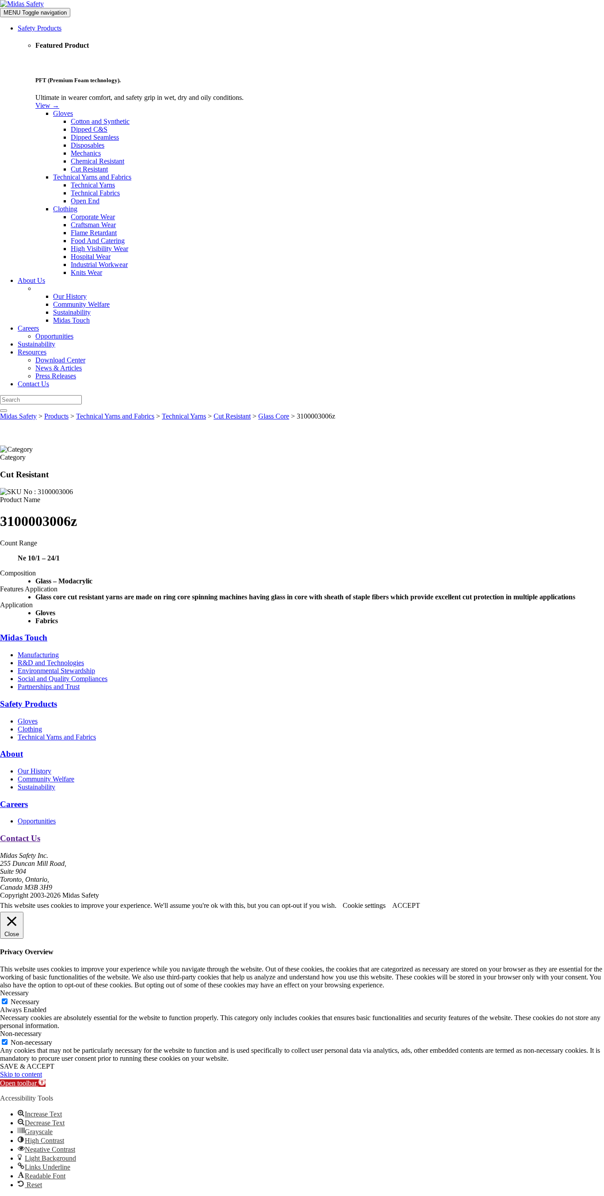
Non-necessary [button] (21, 1033)
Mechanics (86, 153)
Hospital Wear (91, 256)
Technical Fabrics (95, 193)
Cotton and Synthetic (100, 121)
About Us (31, 280)
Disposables (87, 145)
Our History (70, 296)
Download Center (60, 360)
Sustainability (72, 312)
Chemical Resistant (97, 161)
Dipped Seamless (95, 137)
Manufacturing (38, 655)
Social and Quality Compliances (62, 678)
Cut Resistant (89, 169)
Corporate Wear (93, 217)
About (11, 753)
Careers (28, 328)
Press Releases (55, 376)
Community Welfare (81, 304)
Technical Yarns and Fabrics (92, 177)
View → (47, 105)
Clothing (65, 209)
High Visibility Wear (99, 248)
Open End (85, 201)
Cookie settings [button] (364, 905)
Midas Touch (71, 320)
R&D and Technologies (51, 663)
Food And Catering (98, 240)
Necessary (25, 1002)
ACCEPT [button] (406, 905)
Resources (32, 352)
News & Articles (58, 368)
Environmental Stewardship (56, 670)
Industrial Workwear (99, 264)
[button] (23, 1083)
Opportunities (54, 336)
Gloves (63, 113)
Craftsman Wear (93, 225)
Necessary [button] (14, 993)
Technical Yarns (93, 185)
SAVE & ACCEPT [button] (27, 1066)
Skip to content (21, 1074)
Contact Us (33, 384)
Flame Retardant (94, 232)
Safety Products (39, 28)
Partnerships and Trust (49, 686)
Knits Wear (86, 272)
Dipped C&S (89, 129)
